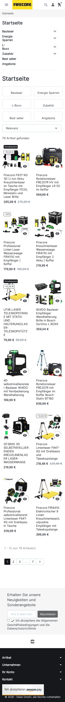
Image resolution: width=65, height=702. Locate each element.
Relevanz (32, 128)
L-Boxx (5, 46)
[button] (52, 4)
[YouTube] (32, 641)
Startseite (12, 22)
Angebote (9, 64)
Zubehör (8, 54)
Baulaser (8, 31)
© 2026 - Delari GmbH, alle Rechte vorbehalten (32, 696)
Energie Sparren (7, 38)
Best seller (9, 59)
